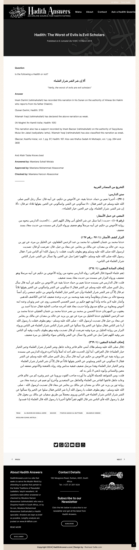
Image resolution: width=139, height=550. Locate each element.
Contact (102, 11)
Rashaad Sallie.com (93, 547)
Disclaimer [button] (19, 536)
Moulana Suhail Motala (26, 417)
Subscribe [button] (69, 523)
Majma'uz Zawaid (93, 413)
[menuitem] (115, 2)
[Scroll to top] (133, 544)
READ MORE (15, 527)
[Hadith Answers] (40, 12)
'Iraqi (18, 413)
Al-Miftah (115, 2)
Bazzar (53, 413)
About (89, 11)
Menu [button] (78, 11)
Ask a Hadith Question (124, 11)
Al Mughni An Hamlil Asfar (35, 413)
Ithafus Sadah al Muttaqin (71, 413)
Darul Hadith (126, 2)
